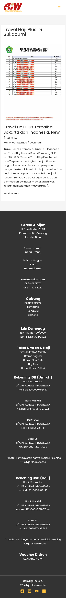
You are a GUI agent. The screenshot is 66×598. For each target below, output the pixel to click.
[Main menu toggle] (59, 7)
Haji (6, 142)
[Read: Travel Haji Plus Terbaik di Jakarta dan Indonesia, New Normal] (33, 82)
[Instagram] (29, 591)
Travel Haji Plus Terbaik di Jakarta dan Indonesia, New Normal (32, 132)
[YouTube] (37, 591)
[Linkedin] (44, 591)
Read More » (11, 193)
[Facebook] (22, 591)
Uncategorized (18, 142)
